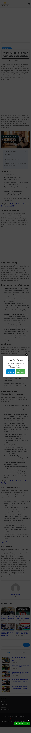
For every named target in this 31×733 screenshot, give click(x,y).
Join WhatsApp (20, 371)
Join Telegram (10, 371)
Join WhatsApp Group (22, 723)
